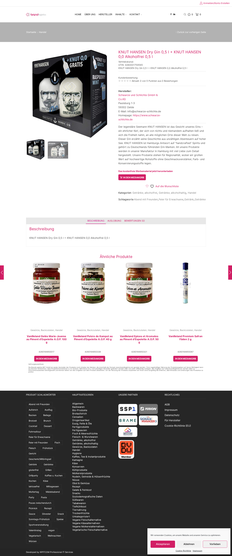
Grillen (48, 470)
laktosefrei (34, 486)
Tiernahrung (79, 509)
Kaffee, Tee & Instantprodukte (89, 456)
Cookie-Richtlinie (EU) (178, 425)
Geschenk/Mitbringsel (40, 459)
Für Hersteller (172, 420)
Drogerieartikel (80, 420)
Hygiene (77, 453)
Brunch (47, 420)
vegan (51, 530)
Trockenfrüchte (80, 513)
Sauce (32, 513)
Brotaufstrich (79, 413)
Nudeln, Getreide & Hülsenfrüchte (91, 476)
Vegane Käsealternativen (86, 523)
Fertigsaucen (79, 430)
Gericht (32, 453)
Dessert (48, 426)
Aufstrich (33, 409)
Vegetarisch (35, 535)
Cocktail (33, 426)
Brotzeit (33, 420)
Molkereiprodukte (82, 473)
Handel (42, 32)
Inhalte (120, 14)
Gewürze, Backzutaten (42, 330)
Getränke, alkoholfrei (144, 192)
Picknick (33, 508)
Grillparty (33, 475)
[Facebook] (171, 14)
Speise (60, 519)
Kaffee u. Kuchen (53, 475)
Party (31, 497)
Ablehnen (189, 544)
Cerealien (77, 416)
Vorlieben (215, 544)
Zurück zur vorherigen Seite (191, 32)
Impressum (197, 551)
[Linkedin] (174, 14)
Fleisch (32, 448)
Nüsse (75, 479)
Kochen (32, 481)
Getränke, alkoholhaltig (172, 192)
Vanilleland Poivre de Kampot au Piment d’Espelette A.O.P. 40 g (93, 338)
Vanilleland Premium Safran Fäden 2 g (185, 338)
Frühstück (48, 448)
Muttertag (34, 491)
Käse (45, 481)
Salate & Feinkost (82, 489)
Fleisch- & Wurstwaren (85, 436)
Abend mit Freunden (146, 199)
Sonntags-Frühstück (39, 519)
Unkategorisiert (81, 516)
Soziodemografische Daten (87, 496)
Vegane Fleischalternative (86, 519)
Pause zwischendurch (40, 503)
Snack (60, 513)
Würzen (33, 541)
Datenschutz (172, 415)
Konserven (78, 466)
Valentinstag (35, 530)
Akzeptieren (163, 544)
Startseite (31, 32)
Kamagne (77, 459)
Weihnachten (54, 535)
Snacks (76, 493)
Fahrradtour (35, 431)
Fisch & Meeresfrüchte (85, 433)
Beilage (47, 415)
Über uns (89, 14)
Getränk (189, 199)
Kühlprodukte (79, 469)
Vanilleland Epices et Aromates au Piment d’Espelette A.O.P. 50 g (139, 339)
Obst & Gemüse (81, 483)
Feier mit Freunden (38, 442)
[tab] (96, 221)
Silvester (46, 513)
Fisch (57, 442)
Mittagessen (52, 486)
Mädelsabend (53, 491)
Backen (32, 415)
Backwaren (78, 406)
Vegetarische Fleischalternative (89, 529)
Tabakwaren (79, 503)
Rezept (48, 508)
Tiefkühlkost (79, 506)
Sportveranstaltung (39, 524)
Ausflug (48, 409)
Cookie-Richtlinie (183, 551)
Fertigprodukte (80, 426)
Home (78, 14)
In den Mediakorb (133, 177)
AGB (167, 404)
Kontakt (135, 14)
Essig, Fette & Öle (82, 423)
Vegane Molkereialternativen (88, 526)
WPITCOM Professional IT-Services (56, 552)
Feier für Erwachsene (171, 199)
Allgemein (77, 403)
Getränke (200, 199)
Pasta (44, 497)
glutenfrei (34, 470)
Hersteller (105, 14)
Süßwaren (78, 499)
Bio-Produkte (79, 410)
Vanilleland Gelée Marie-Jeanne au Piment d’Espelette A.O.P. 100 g (46, 339)
